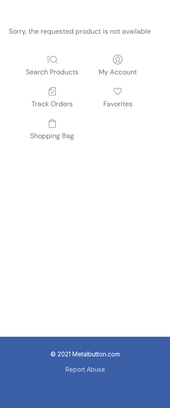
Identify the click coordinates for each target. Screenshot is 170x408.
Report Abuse (85, 369)
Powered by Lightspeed (85, 384)
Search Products (52, 72)
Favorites (118, 103)
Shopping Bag (52, 135)
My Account (118, 72)
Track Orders (52, 103)
